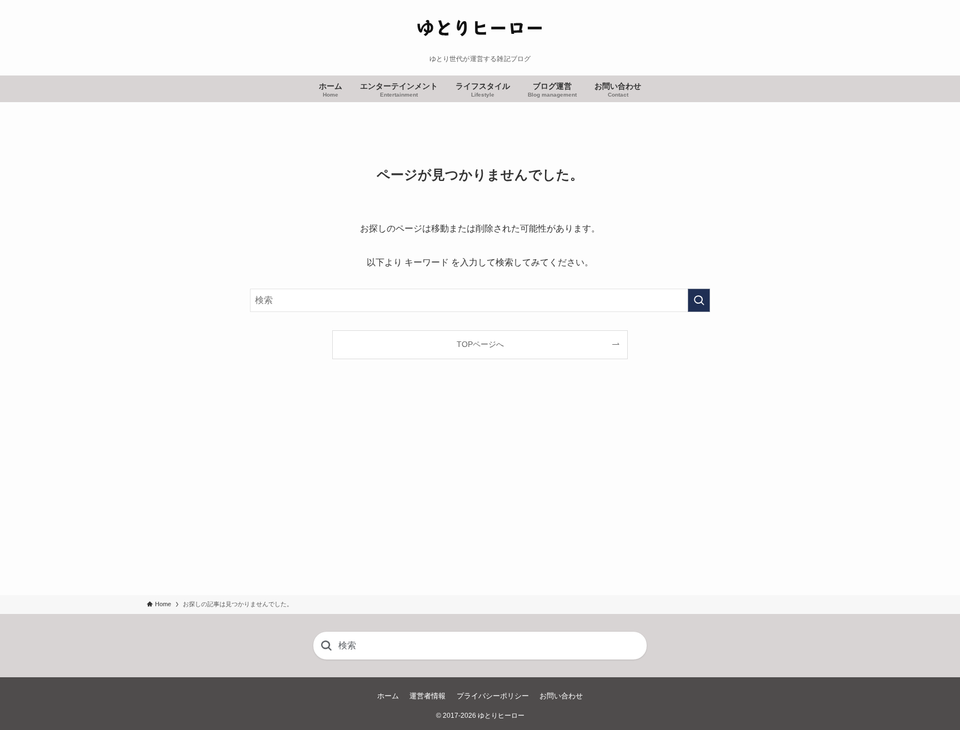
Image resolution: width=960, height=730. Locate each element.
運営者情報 (427, 696)
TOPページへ (480, 344)
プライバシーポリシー (493, 696)
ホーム (388, 696)
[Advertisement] (480, 490)
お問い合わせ (561, 696)
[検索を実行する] (699, 300)
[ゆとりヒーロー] (480, 30)
